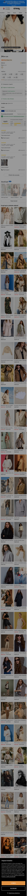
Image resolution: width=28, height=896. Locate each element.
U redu (13, 883)
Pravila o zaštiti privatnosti (8, 876)
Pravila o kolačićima (19, 875)
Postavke (13, 888)
